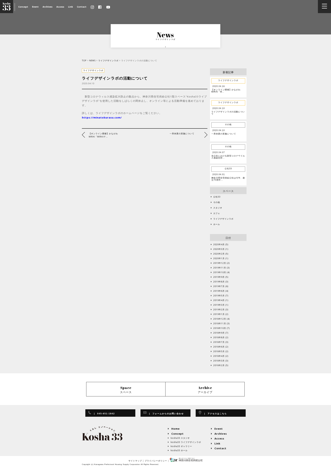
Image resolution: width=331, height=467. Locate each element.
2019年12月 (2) (220, 263)
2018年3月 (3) (219, 361)
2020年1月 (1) (219, 258)
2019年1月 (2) (219, 314)
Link (70, 6)
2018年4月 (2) (219, 356)
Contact (81, 6)
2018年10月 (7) (220, 328)
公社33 (215, 196)
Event (35, 6)
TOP (84, 60)
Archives (47, 6)
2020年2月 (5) (219, 254)
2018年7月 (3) (219, 342)
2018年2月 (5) (219, 365)
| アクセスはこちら (214, 413)
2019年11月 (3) (220, 268)
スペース (126, 389)
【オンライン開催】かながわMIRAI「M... (225, 91)
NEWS (92, 60)
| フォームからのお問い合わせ (165, 413)
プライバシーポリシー (156, 460)
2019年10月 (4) (220, 272)
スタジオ (216, 207)
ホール (215, 224)
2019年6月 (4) (219, 291)
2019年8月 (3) (219, 282)
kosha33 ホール (178, 450)
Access (60, 6)
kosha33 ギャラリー (180, 446)
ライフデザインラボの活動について (228, 113)
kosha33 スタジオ (179, 438)
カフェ (215, 213)
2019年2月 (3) (219, 310)
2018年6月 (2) (219, 347)
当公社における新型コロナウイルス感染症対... (228, 157)
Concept (23, 6)
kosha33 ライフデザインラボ (184, 442)
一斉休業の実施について (182, 133)
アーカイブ (205, 389)
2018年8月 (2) (219, 337)
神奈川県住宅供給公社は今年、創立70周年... (228, 179)
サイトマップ (135, 460)
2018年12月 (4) (220, 319)
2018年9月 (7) (219, 333)
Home (174, 428)
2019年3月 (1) (219, 305)
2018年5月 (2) (219, 351)
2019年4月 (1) (219, 300)
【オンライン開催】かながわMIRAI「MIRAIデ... (103, 135)
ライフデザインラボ (108, 60)
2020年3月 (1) (219, 249)
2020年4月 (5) (219, 244)
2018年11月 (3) (220, 324)
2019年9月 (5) (219, 277)
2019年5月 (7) (219, 296)
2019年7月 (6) (219, 286)
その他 (215, 202)
